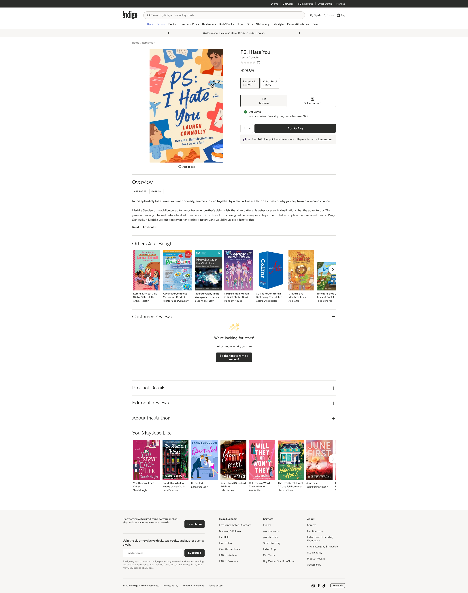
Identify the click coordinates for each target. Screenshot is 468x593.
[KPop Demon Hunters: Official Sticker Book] (238, 270)
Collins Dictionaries (266, 300)
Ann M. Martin (141, 300)
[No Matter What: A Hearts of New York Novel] (176, 460)
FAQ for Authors (228, 555)
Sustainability (314, 552)
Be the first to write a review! (234, 357)
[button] (156, 25)
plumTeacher (270, 537)
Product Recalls (316, 558)
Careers (311, 525)
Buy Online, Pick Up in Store (278, 561)
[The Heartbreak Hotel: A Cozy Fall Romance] (291, 460)
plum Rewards (305, 3)
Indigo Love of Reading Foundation (320, 538)
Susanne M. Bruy (204, 300)
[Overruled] (204, 460)
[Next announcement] (299, 32)
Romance (147, 42)
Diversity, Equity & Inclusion (322, 546)
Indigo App (269, 549)
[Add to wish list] (156, 286)
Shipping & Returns (230, 531)
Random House (233, 300)
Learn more (324, 139)
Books (135, 42)
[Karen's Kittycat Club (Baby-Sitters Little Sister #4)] (146, 270)
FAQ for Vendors (228, 561)
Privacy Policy (170, 585)
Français (340, 3)
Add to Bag (295, 128)
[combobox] (226, 15)
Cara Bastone (170, 490)
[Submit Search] (148, 15)
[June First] (319, 460)
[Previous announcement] (169, 32)
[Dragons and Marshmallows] (301, 270)
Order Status (325, 3)
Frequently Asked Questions (235, 525)
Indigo (134, 585)
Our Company (315, 531)
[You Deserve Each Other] (146, 460)
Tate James (227, 490)
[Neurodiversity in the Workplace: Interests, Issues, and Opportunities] (208, 270)
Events (274, 3)
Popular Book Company (176, 300)
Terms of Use (215, 585)
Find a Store (226, 543)
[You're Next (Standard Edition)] (233, 460)
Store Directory (271, 543)
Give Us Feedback (229, 549)
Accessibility (314, 564)
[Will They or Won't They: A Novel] (262, 460)
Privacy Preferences (193, 585)
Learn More (194, 524)
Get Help (224, 537)
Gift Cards (288, 3)
